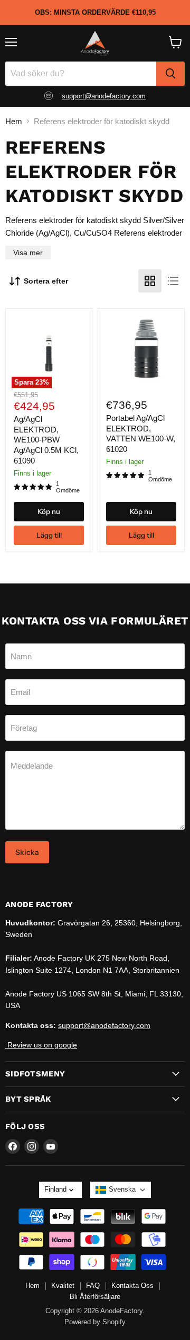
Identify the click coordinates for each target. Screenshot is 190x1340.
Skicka (27, 852)
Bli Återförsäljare (95, 1297)
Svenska (122, 1189)
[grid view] (150, 281)
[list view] (173, 281)
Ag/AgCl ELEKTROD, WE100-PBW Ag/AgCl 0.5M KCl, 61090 (46, 440)
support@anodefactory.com (104, 96)
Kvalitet (62, 1285)
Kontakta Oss (132, 1285)
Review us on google (41, 1045)
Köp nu (48, 511)
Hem (13, 121)
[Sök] (170, 74)
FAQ (93, 1285)
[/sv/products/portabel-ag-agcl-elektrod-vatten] (141, 352)
